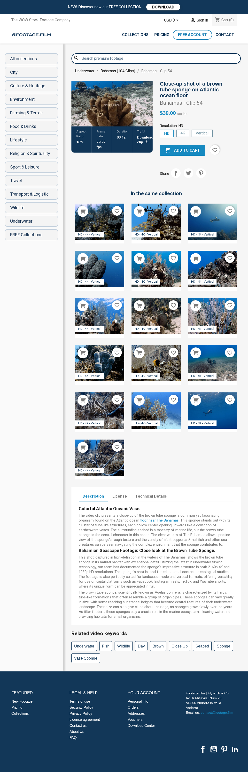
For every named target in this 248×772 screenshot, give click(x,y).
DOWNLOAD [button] (163, 7)
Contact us (78, 725)
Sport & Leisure (24, 166)
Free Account (192, 34)
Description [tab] (93, 496)
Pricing (161, 34)
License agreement (85, 719)
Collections (135, 34)
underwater (84, 646)
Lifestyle (18, 139)
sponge (223, 646)
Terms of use (80, 701)
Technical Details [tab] (151, 496)
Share (176, 173)
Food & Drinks (23, 126)
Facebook (203, 749)
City (14, 72)
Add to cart (182, 150)
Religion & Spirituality (30, 153)
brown (158, 646)
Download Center (141, 725)
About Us (77, 731)
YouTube (213, 749)
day (141, 646)
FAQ (73, 737)
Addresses (136, 713)
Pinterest (201, 173)
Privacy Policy (81, 713)
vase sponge (85, 658)
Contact (225, 34)
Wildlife (17, 207)
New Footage (21, 701)
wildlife (123, 646)
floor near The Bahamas (159, 520)
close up (179, 646)
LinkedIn (235, 749)
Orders (133, 707)
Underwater (21, 221)
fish (105, 646)
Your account (144, 693)
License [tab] (119, 496)
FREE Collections (26, 234)
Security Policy (81, 707)
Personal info (138, 701)
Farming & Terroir (26, 112)
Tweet (188, 173)
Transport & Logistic (29, 194)
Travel (16, 180)
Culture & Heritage (27, 85)
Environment (22, 99)
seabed (202, 646)
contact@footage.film (217, 712)
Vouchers (135, 719)
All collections (23, 58)
